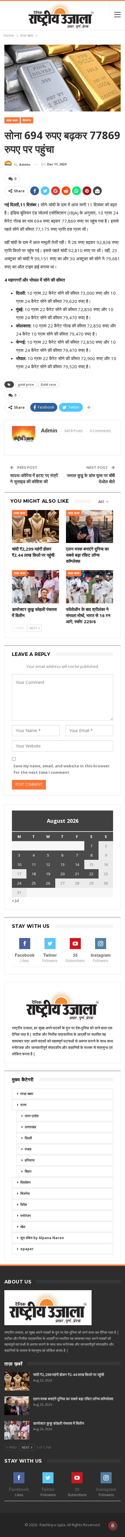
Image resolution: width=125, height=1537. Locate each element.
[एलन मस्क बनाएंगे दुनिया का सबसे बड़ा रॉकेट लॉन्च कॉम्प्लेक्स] (89, 526)
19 (48, 873)
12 (48, 864)
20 (62, 873)
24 (19, 883)
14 (77, 864)
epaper (27, 1248)
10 (19, 864)
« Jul (15, 900)
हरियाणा (30, 1160)
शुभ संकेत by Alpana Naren (42, 1237)
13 (62, 864)
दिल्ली (28, 1138)
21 (77, 873)
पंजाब (28, 1149)
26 (48, 883)
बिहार (28, 1171)
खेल (22, 1226)
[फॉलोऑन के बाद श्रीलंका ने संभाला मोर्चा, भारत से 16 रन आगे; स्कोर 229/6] (89, 586)
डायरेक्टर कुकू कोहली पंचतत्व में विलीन (58, 1423)
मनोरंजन (25, 1215)
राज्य (23, 1104)
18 (34, 873)
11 (34, 864)
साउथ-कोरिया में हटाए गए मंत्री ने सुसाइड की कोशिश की (34, 478)
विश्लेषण (25, 1182)
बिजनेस (27, 120)
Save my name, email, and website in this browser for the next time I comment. (61, 769)
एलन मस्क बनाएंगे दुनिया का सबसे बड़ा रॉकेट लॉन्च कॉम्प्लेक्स (73, 1398)
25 (34, 883)
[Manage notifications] (112, 1525)
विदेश (23, 1204)
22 (91, 873)
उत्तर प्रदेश (32, 1115)
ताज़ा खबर (12, 120)
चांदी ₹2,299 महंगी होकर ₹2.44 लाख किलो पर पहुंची (68, 1374)
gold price (26, 384)
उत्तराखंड (30, 1126)
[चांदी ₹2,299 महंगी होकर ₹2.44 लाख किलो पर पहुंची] (35, 526)
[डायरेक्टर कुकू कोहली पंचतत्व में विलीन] (35, 586)
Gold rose (48, 384)
